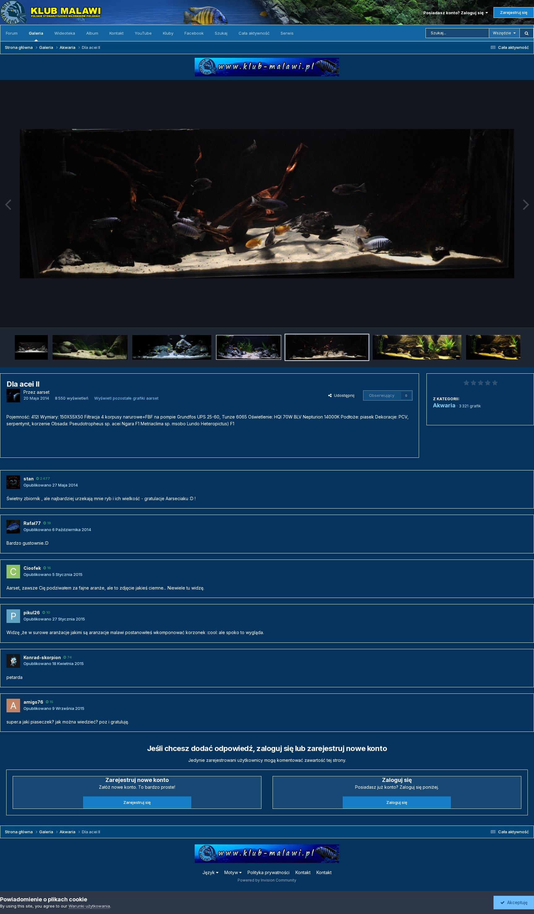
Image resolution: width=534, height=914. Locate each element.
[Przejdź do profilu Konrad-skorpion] (13, 661)
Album (92, 33)
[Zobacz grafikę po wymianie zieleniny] (417, 347)
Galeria (36, 33)
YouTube (143, 33)
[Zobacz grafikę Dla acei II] (327, 347)
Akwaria (444, 405)
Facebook (194, 33)
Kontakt (116, 33)
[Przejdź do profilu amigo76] (13, 705)
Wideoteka (64, 33)
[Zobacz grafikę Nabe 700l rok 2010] (90, 347)
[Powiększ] (267, 203)
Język (209, 872)
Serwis (287, 33)
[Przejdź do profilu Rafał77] (13, 527)
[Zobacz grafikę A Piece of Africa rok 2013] (248, 347)
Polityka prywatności (269, 872)
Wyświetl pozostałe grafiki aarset (126, 398)
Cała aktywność (254, 33)
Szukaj (221, 33)
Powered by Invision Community (267, 880)
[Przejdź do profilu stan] (13, 482)
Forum (12, 33)
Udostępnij (343, 395)
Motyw (231, 872)
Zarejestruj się (514, 12)
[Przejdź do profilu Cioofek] (13, 571)
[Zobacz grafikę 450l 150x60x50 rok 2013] (171, 347)
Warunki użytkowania (89, 905)
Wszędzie (502, 33)
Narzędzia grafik (504, 316)
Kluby (168, 33)
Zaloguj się (396, 802)
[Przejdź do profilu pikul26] (13, 616)
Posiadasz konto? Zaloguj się (454, 12)
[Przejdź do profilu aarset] (13, 395)
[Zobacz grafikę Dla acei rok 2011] (31, 347)
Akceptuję (516, 902)
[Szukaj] (526, 33)
